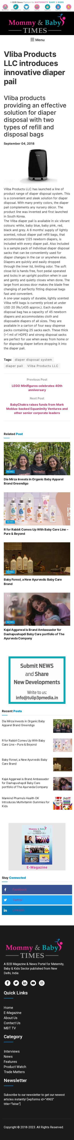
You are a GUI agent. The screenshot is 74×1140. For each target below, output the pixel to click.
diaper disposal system (33, 359)
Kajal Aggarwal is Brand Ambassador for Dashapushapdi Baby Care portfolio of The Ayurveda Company (34, 634)
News (10, 471)
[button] (37, 39)
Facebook (19, 889)
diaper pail (14, 366)
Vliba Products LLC (42, 366)
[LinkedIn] (25, 983)
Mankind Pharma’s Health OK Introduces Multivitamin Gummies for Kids (26, 802)
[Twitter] (16, 983)
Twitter (17, 900)
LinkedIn (18, 910)
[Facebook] (7, 983)
